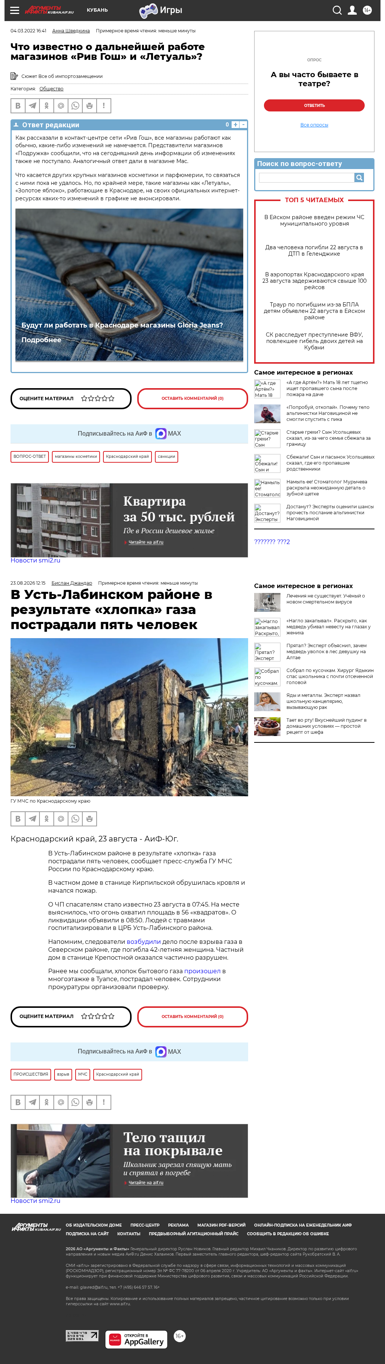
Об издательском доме (94, 1225)
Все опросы (314, 125)
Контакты (128, 1233)
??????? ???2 (272, 542)
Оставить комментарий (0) (193, 398)
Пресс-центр (144, 1225)
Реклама (178, 1225)
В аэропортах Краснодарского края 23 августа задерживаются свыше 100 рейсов (314, 281)
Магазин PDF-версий (221, 1225)
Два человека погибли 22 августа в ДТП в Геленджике (314, 250)
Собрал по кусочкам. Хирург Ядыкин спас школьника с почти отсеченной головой (330, 676)
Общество (51, 88)
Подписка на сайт (87, 1233)
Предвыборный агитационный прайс (193, 1233)
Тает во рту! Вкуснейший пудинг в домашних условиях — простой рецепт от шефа (326, 726)
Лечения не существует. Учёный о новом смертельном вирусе (325, 599)
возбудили (144, 941)
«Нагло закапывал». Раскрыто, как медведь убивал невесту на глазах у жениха (328, 627)
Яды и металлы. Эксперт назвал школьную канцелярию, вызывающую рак (323, 701)
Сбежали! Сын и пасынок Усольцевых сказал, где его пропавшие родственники (330, 463)
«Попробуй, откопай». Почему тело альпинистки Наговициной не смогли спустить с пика (328, 413)
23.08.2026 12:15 (28, 583)
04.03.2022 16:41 (28, 31)
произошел (202, 971)
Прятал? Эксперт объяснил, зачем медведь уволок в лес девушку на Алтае (326, 651)
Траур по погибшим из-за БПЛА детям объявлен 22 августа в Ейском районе (314, 311)
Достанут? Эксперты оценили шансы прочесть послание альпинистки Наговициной (330, 512)
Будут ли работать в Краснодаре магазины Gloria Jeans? (122, 325)
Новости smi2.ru (36, 560)
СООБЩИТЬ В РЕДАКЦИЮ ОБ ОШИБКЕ (288, 1233)
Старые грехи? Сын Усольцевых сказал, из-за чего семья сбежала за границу (328, 438)
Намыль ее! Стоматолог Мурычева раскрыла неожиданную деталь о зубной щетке (326, 488)
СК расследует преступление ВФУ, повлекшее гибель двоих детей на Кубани (314, 341)
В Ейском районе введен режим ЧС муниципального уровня (314, 220)
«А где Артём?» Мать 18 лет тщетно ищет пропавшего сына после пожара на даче (327, 388)
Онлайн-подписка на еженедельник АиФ (303, 1225)
